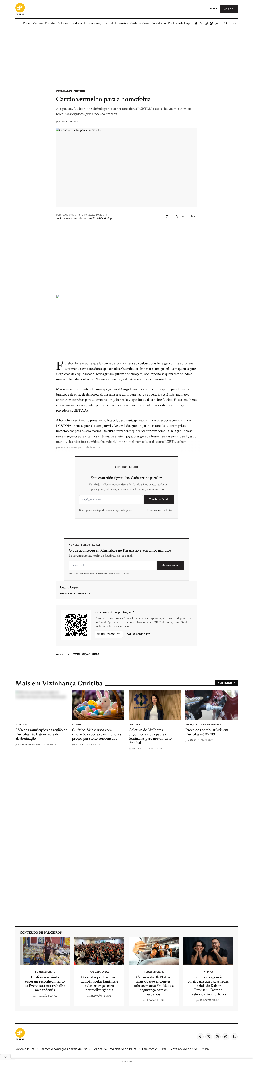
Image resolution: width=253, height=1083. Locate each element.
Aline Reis (139, 748)
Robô (79, 744)
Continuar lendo (159, 499)
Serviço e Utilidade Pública (203, 724)
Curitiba (77, 724)
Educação (21, 724)
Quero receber (171, 565)
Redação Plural (47, 995)
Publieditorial (45, 971)
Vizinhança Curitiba (71, 91)
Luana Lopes (69, 121)
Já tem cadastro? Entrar (160, 510)
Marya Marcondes (30, 744)
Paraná (208, 971)
